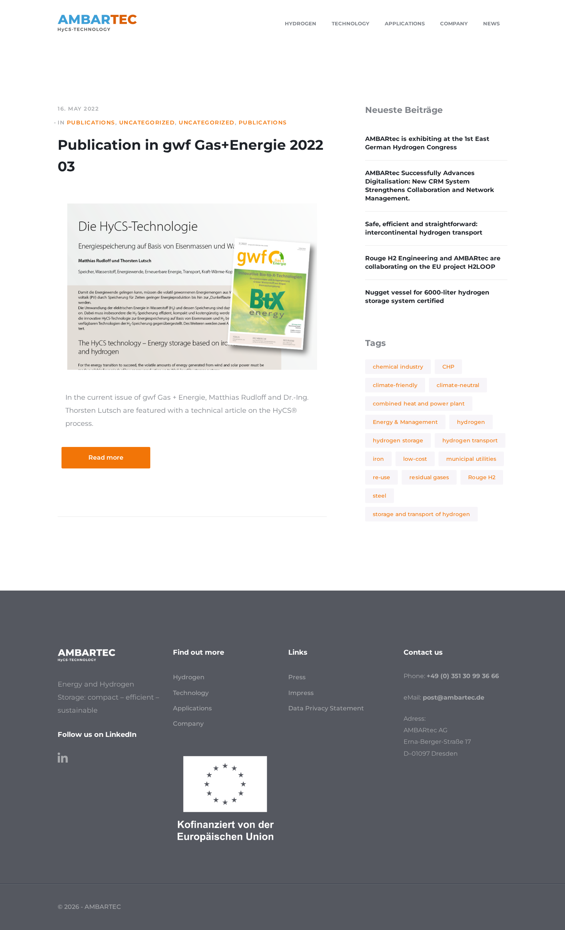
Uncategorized (147, 122)
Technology (191, 693)
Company (188, 723)
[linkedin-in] (63, 754)
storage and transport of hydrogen (421, 514)
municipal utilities (471, 458)
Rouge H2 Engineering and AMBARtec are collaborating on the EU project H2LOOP (432, 262)
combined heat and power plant (419, 403)
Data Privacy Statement (326, 708)
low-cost (415, 458)
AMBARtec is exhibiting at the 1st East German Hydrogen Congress (427, 143)
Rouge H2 (481, 477)
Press (297, 677)
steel (379, 495)
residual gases (429, 477)
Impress (301, 693)
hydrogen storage (398, 440)
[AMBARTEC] (97, 22)
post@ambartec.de (453, 697)
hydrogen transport (470, 440)
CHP (448, 366)
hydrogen (471, 422)
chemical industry (398, 366)
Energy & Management (405, 422)
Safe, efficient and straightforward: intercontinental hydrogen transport (423, 228)
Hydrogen (188, 677)
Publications (91, 122)
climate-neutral (458, 385)
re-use (381, 477)
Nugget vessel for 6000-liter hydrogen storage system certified (427, 296)
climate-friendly (395, 385)
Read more (105, 457)
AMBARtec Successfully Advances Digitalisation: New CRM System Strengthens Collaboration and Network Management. (429, 185)
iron (378, 458)
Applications (192, 708)
